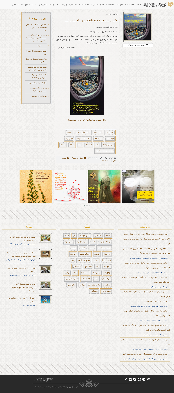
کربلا (97, 266)
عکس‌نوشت (110, 132)
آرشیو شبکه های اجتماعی (136, 45)
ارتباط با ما (40, 4)
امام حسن (98, 235)
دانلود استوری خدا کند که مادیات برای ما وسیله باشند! (87, 120)
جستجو (28, 4)
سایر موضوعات (108, 144)
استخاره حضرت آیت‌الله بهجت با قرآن (36, 52)
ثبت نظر (105, 160)
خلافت (108, 235)
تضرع (96, 260)
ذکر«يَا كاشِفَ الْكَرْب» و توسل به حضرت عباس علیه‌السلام (37, 76)
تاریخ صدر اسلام (84, 260)
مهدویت (108, 272)
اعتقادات (89, 144)
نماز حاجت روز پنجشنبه (39, 96)
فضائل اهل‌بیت (85, 235)
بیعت (96, 278)
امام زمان (88, 266)
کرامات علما (86, 278)
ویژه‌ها (64, 4)
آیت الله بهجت (85, 254)
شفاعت (82, 248)
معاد (79, 144)
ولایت (81, 285)
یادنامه (129, 4)
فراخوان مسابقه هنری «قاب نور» (156, 301)
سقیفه (67, 235)
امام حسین (71, 285)
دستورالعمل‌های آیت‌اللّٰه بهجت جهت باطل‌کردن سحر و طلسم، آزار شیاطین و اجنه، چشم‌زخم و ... (36, 38)
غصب (92, 248)
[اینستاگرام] (130, 379)
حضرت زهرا (106, 260)
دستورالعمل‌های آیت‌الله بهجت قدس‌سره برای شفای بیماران (37, 68)
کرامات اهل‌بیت (105, 241)
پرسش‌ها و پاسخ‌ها (83, 138)
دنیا (97, 144)
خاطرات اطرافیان (71, 278)
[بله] (135, 379)
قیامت (71, 144)
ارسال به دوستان (77, 158)
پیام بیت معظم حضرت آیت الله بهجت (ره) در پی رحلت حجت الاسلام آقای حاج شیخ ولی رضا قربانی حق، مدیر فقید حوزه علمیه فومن (147, 239)
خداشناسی (77, 266)
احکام (109, 4)
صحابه (73, 248)
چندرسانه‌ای (96, 4)
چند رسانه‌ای (97, 132)
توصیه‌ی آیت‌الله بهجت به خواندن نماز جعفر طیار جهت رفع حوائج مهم (36, 27)
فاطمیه (96, 254)
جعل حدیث (69, 241)
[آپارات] (148, 379)
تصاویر (68, 132)
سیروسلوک (98, 138)
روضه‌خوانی (106, 291)
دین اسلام (107, 254)
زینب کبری (94, 291)
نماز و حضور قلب (94, 285)
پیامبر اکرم (96, 272)
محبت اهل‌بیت (82, 241)
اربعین (67, 272)
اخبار (72, 4)
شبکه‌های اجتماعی (82, 132)
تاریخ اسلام (106, 278)
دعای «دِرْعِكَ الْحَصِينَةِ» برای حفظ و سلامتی (36, 60)
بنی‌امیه (73, 254)
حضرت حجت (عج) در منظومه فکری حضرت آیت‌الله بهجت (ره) (145, 354)
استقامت (107, 285)
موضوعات (110, 138)
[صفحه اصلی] (158, 4)
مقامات (62, 144)
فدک (75, 272)
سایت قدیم (16, 4)
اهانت (93, 241)
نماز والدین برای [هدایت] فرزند (37, 82)
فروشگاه (52, 4)
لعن (74, 235)
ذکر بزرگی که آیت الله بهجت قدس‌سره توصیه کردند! (38, 90)
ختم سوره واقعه (41, 45)
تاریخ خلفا (107, 266)
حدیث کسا (85, 272)
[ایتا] (139, 379)
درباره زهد (69, 138)
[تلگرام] (126, 379)
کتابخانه (83, 4)
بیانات (118, 4)
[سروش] (144, 379)
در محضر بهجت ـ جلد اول (105, 151)
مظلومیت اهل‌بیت (104, 248)
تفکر (72, 260)
